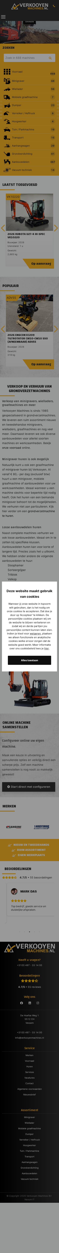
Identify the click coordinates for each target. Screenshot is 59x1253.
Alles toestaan (29, 660)
